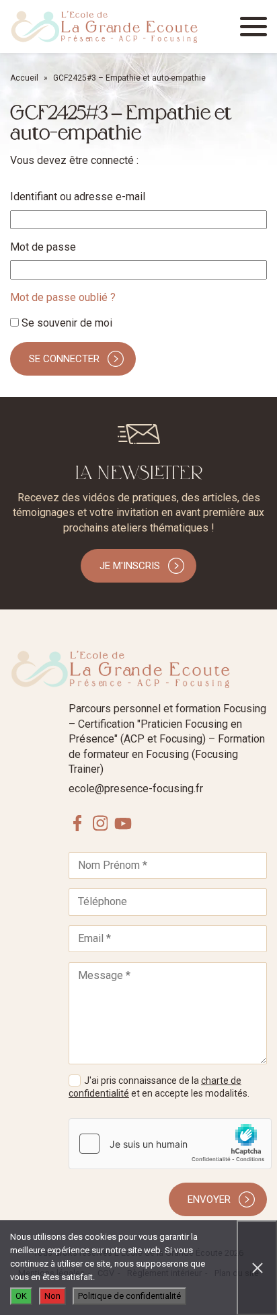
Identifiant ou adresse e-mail (77, 196)
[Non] (257, 1267)
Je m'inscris (130, 566)
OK (21, 1296)
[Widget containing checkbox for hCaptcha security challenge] (170, 1143)
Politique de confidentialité (129, 1296)
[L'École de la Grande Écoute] (104, 26)
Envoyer (209, 1199)
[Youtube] (123, 823)
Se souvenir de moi (65, 322)
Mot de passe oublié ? (63, 297)
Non (52, 1296)
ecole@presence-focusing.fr (136, 788)
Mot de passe (43, 247)
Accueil (24, 78)
